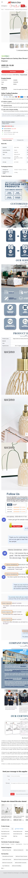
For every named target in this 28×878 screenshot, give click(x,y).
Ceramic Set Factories (6, 859)
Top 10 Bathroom (5, 865)
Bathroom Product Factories (21, 856)
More (2, 868)
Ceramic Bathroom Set (17, 831)
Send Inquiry (13, 71)
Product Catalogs (19, 828)
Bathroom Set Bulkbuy (16, 865)
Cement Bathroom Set (17, 833)
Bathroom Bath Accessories (20, 862)
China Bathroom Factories (7, 856)
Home (2, 9)
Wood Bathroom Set (5, 833)
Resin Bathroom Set (5, 831)
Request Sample (23, 74)
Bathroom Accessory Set (7, 862)
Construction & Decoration (9, 9)
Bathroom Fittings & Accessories (21, 9)
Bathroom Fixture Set (6, 850)
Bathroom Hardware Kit (18, 850)
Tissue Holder (4, 836)
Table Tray (15, 836)
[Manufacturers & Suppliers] (14, 2)
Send (12, 794)
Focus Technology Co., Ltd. (16, 872)
